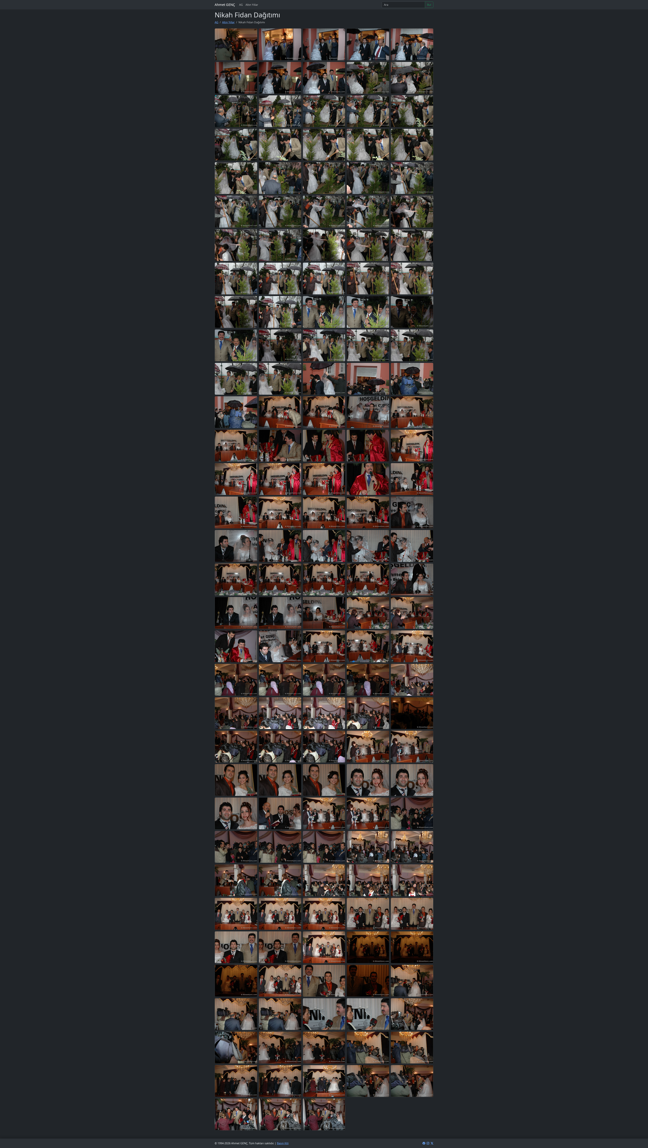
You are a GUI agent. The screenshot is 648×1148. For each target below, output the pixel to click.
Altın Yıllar (252, 5)
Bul (429, 5)
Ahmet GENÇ (225, 4)
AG (241, 5)
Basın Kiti (283, 1143)
